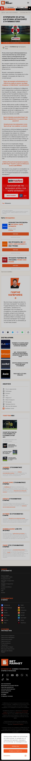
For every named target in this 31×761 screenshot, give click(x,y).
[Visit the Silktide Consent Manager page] (25, 755)
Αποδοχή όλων (15, 746)
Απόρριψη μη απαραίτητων (15, 751)
